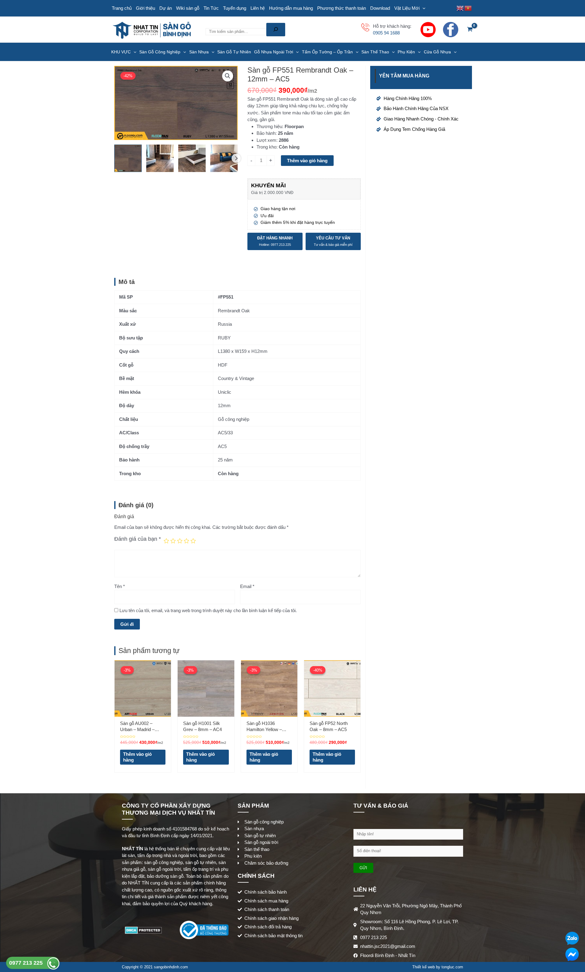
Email (247, 586)
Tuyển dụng (234, 8)
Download (380, 8)
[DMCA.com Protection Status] (143, 929)
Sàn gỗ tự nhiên (234, 51)
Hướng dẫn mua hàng (291, 8)
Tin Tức (211, 8)
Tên (119, 586)
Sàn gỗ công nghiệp (159, 51)
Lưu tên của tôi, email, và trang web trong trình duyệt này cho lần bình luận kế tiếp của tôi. (208, 610)
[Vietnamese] (468, 7)
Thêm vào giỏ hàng (307, 160)
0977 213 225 (26, 963)
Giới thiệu (145, 8)
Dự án (165, 8)
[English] (460, 7)
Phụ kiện (406, 51)
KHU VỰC (121, 51)
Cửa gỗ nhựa (437, 51)
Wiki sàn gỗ (187, 8)
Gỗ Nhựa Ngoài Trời (273, 51)
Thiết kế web (423, 967)
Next (236, 158)
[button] (227, 75)
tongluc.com (452, 967)
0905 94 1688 (386, 32)
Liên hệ (257, 8)
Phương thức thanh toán (341, 8)
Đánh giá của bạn (137, 539)
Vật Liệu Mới (407, 8)
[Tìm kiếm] (275, 29)
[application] (422, 8)
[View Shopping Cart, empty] (469, 30)
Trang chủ (122, 8)
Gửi (363, 868)
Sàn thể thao (375, 51)
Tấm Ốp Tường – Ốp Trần (327, 51)
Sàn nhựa (199, 51)
